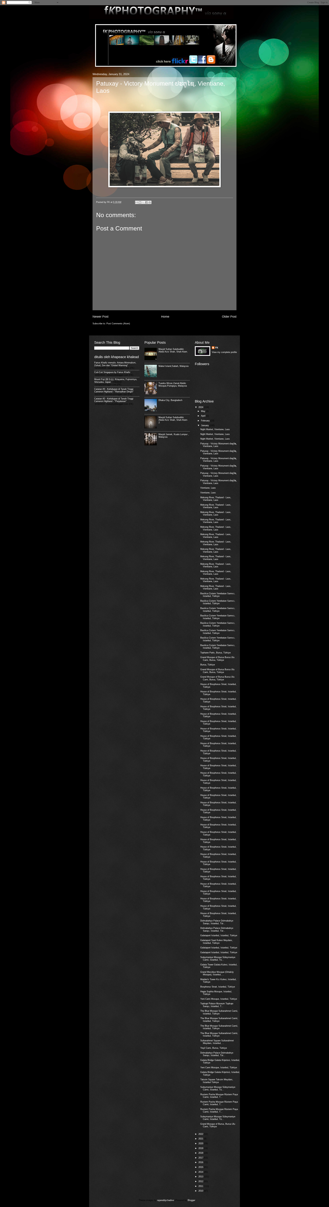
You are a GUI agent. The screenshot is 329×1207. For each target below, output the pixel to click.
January (205, 425)
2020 (201, 1143)
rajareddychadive (165, 1200)
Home (165, 316)
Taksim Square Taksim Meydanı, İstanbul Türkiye (216, 1080)
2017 (201, 1157)
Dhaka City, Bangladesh (170, 400)
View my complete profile (224, 352)
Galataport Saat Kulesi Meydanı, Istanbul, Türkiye (216, 941)
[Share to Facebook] (146, 202)
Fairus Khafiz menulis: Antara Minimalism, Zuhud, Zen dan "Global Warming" (115, 363)
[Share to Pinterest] (149, 202)
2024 (201, 407)
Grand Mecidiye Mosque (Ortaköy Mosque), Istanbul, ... (217, 973)
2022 (201, 1134)
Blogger (191, 1200)
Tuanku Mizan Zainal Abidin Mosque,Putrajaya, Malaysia (173, 384)
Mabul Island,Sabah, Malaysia (173, 366)
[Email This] (136, 202)
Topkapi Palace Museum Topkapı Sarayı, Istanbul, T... (216, 1004)
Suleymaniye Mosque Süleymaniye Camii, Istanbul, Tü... (217, 958)
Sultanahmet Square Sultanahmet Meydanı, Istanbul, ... (217, 1041)
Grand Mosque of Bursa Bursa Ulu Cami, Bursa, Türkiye (217, 658)
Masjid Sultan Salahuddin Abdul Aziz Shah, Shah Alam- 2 (173, 420)
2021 (201, 1138)
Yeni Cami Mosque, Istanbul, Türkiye (218, 999)
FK (216, 347)
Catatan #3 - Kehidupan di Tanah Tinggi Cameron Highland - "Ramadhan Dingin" (114, 390)
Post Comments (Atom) (118, 323)
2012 (201, 1181)
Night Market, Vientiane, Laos (215, 429)
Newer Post (100, 316)
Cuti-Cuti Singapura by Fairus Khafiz (112, 372)
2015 (201, 1167)
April (203, 416)
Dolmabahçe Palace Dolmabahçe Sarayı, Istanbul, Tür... (216, 922)
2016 (201, 1162)
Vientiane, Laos (208, 488)
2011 (201, 1186)
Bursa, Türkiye (207, 664)
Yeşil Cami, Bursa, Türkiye (213, 1048)
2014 (201, 1172)
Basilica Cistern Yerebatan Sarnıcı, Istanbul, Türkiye (217, 594)
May (203, 411)
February (205, 420)
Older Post (229, 316)
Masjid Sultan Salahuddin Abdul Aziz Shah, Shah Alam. (173, 350)
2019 (201, 1148)
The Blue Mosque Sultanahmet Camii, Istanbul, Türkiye (219, 1012)
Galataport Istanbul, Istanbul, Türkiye (218, 935)
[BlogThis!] (140, 202)
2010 (201, 1191)
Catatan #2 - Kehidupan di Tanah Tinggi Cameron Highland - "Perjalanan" (113, 400)
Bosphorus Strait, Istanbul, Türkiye (217, 986)
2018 (201, 1153)
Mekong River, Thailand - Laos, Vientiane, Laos (215, 498)
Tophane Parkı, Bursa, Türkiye (215, 652)
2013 (201, 1176)
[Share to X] (143, 202)
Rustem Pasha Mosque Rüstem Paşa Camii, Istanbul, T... (219, 1095)
